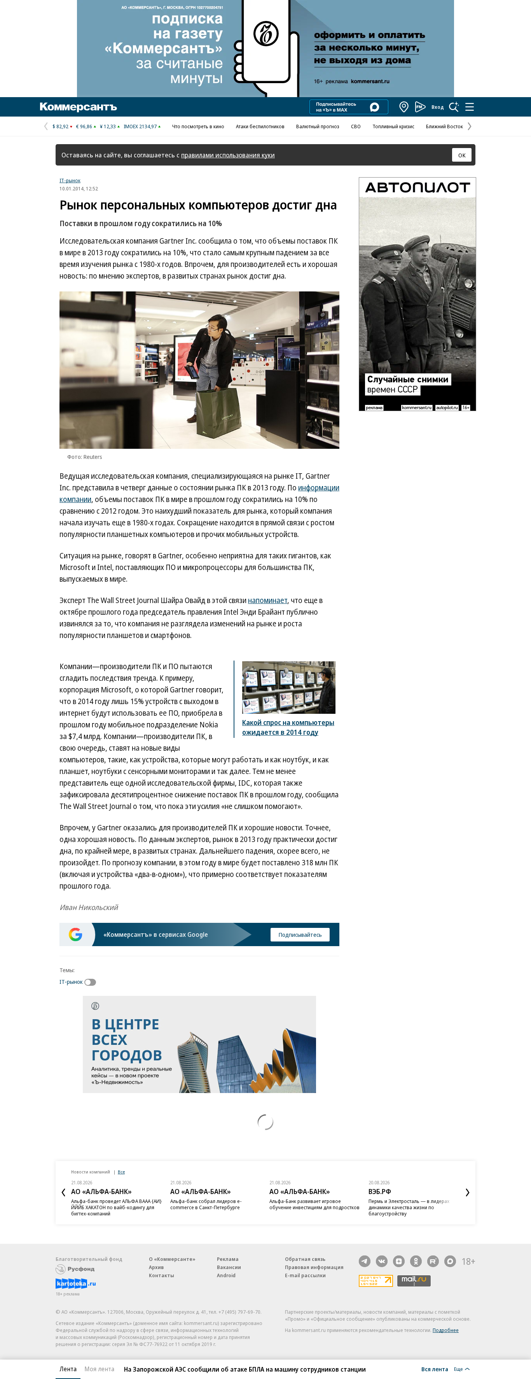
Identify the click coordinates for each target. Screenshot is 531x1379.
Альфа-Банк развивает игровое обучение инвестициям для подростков (314, 1204)
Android (226, 1275)
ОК (462, 155)
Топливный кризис (393, 126)
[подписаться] (92, 982)
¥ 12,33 (108, 126)
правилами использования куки (228, 154)
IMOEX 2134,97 (140, 126)
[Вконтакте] (382, 1261)
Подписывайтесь (300, 934)
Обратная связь (305, 1258)
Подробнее (446, 1330)
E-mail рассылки (305, 1275)
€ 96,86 (84, 126)
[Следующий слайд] (467, 1192)
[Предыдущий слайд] (63, 1192)
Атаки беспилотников (260, 126)
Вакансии (229, 1267)
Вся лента (434, 1369)
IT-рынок (69, 180)
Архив (156, 1267)
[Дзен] (399, 1261)
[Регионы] (404, 107)
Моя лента (99, 1369)
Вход (437, 106)
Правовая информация (314, 1267)
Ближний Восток (444, 126)
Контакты (161, 1275)
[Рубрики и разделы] (469, 107)
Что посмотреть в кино (198, 126)
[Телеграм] (364, 1261)
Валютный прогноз (317, 126)
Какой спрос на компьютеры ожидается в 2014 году (288, 727)
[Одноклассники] (416, 1261)
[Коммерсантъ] (78, 106)
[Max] (450, 1261)
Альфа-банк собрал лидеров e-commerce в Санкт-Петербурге (206, 1204)
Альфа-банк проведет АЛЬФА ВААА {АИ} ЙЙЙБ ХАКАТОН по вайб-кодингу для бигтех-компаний (116, 1207)
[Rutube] (433, 1261)
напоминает (267, 600)
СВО (356, 126)
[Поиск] (454, 107)
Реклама (228, 1258)
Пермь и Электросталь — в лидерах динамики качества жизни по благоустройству (409, 1207)
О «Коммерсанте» (172, 1258)
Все (121, 1172)
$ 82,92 (60, 126)
